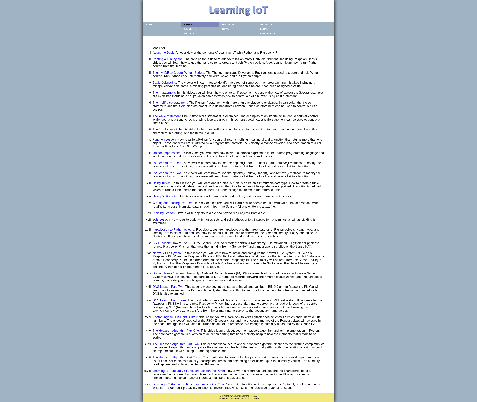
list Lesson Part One (167, 163)
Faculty (189, 33)
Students (190, 29)
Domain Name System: (169, 273)
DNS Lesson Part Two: (168, 286)
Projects (228, 24)
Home (149, 24)
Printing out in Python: (168, 59)
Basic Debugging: (165, 82)
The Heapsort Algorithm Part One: (176, 330)
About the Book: (164, 52)
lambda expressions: (167, 153)
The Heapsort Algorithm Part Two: (176, 344)
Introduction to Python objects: (174, 229)
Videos (188, 24)
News (225, 29)
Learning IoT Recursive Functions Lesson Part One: (189, 371)
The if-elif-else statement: (170, 102)
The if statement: (164, 92)
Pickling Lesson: (164, 213)
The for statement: (165, 129)
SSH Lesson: (162, 243)
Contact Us (267, 33)
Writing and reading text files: (173, 203)
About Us (266, 24)
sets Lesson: (161, 219)
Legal (264, 29)
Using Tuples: (162, 183)
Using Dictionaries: (166, 196)
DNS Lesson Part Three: (170, 300)
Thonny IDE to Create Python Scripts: (179, 72)
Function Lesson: (164, 139)
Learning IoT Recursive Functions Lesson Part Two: (189, 384)
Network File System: (168, 253)
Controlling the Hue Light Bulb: (174, 317)
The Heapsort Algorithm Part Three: (177, 357)
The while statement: (167, 116)
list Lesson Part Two (167, 173)
